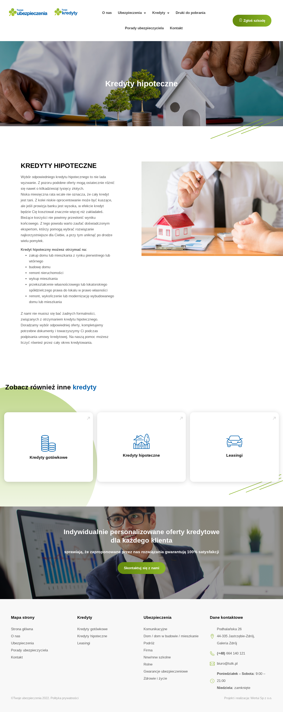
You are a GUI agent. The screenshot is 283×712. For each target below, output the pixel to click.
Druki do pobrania (190, 13)
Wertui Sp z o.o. (261, 698)
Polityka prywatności (65, 698)
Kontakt (176, 28)
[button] (252, 21)
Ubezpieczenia (130, 13)
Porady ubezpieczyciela (144, 28)
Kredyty (158, 13)
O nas (107, 13)
